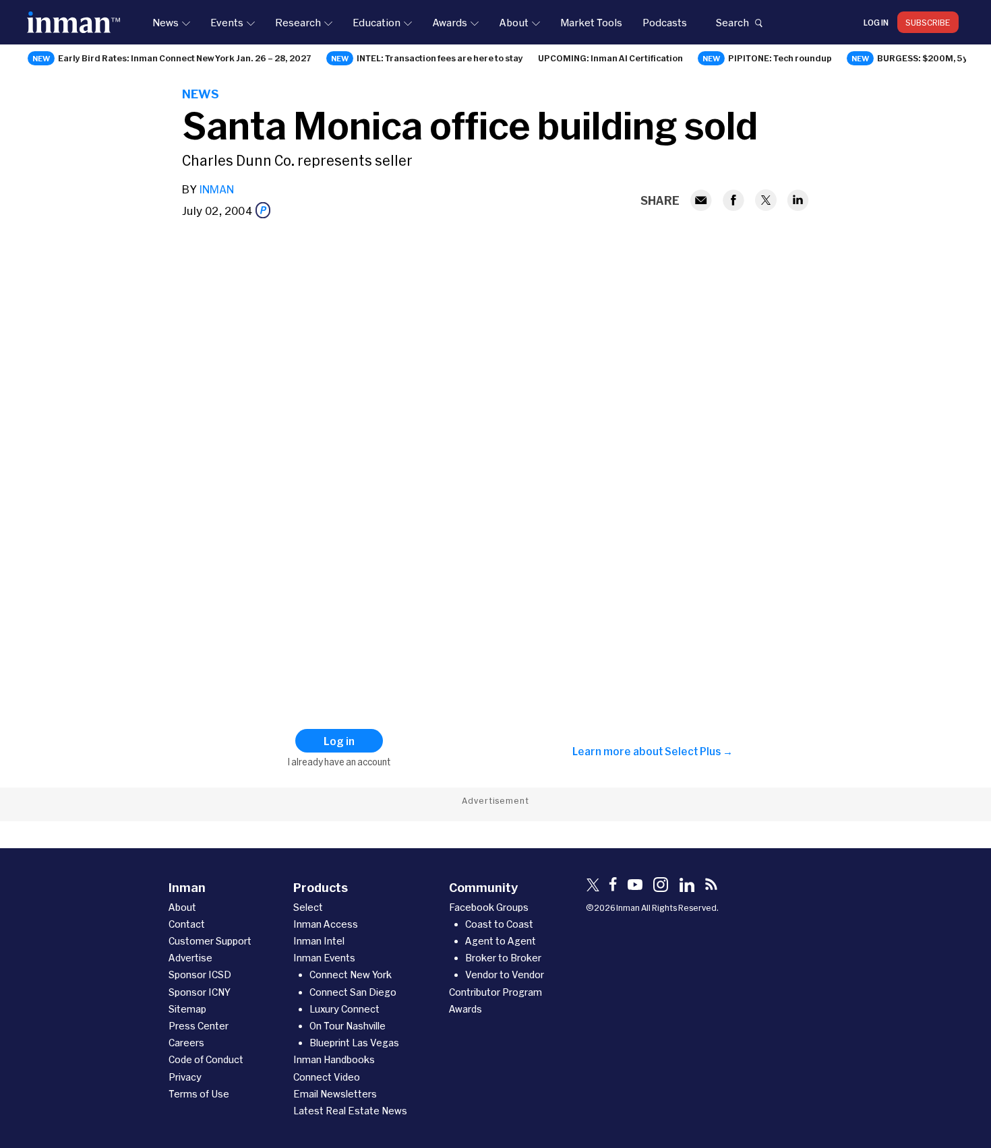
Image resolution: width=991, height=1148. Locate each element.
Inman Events (324, 957)
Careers (186, 1042)
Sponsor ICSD (200, 974)
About (514, 22)
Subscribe (928, 22)
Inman (216, 189)
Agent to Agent (500, 941)
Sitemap (187, 1009)
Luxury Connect (344, 1009)
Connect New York (350, 974)
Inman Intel (318, 941)
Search (732, 22)
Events (226, 22)
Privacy (185, 1077)
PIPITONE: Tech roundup (780, 58)
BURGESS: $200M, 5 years (932, 58)
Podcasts (664, 22)
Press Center (199, 1025)
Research (298, 22)
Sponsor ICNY (200, 992)
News (165, 22)
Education (376, 22)
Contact (187, 924)
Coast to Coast (499, 924)
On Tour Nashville (347, 1025)
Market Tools (591, 22)
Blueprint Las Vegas (354, 1042)
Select (308, 907)
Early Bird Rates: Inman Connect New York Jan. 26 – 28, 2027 (184, 58)
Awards (449, 22)
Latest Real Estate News (350, 1110)
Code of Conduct (206, 1059)
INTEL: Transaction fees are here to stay (440, 58)
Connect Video (326, 1077)
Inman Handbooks (334, 1059)
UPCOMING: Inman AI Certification (610, 58)
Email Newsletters (335, 1093)
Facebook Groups (489, 907)
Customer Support (210, 941)
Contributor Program (495, 992)
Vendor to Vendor (504, 974)
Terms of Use (199, 1093)
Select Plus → (699, 751)
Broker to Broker (503, 957)
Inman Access (325, 924)
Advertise (190, 957)
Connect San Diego (352, 992)
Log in (876, 22)
